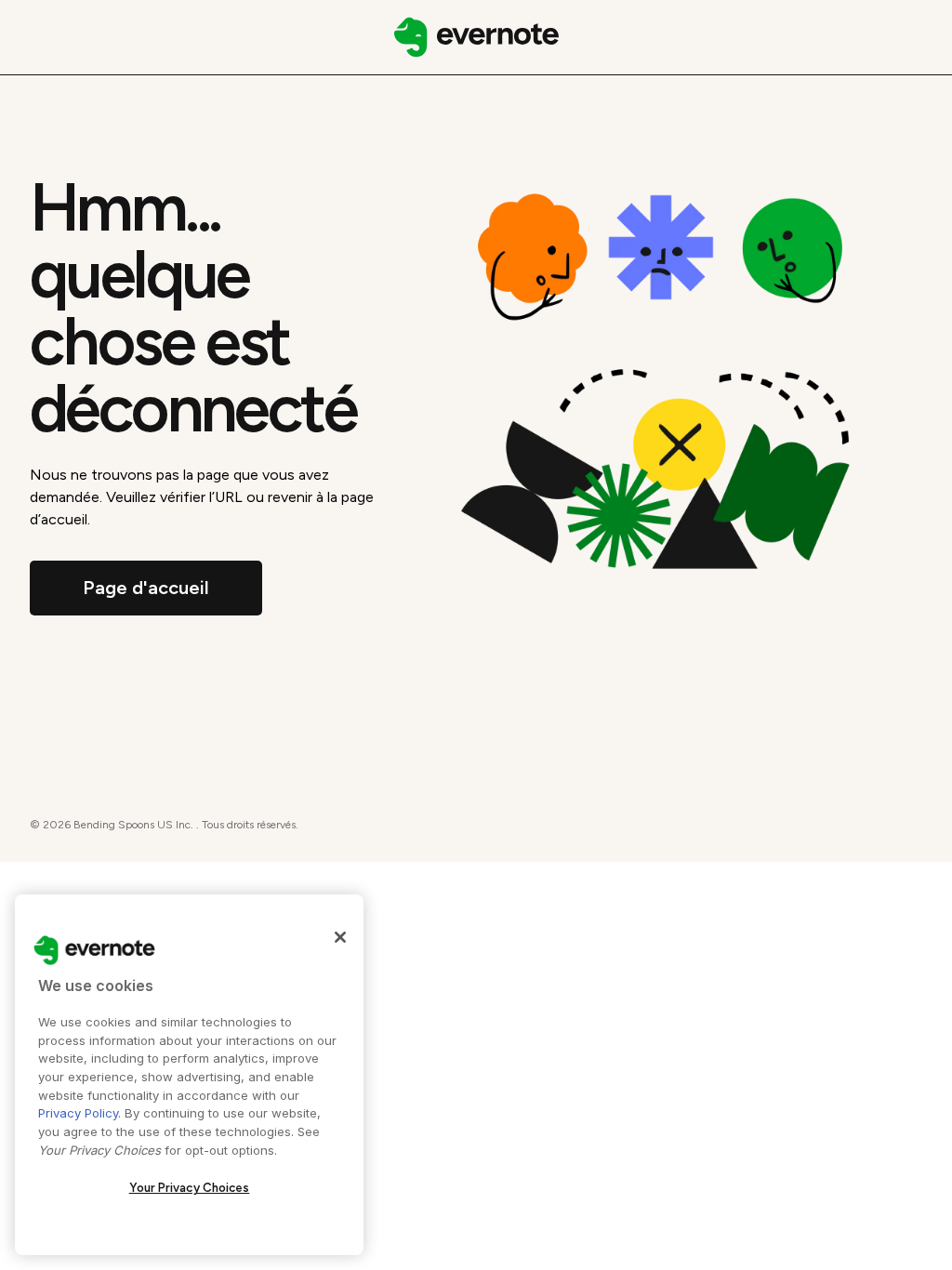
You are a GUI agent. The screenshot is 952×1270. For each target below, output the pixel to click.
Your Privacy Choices (189, 1188)
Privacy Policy (78, 1112)
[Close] (340, 937)
